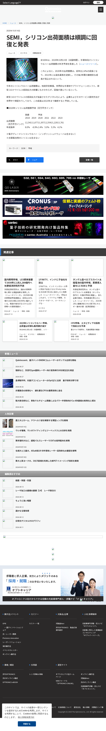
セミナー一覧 (34, 623)
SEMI (23, 148)
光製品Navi (60, 623)
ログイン (86, 2)
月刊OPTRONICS (9, 674)
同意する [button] (27, 724)
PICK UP (7, 311)
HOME (5, 23)
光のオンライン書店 (10, 678)
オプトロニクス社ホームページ (65, 675)
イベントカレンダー (10, 650)
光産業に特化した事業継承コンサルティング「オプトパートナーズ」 (92, 632)
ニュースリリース (88, 63)
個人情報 (86, 707)
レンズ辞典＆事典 (36, 674)
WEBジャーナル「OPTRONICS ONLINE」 (65, 682)
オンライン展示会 (9, 654)
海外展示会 (7, 646)
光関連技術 (37, 53)
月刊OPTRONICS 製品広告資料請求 (66, 628)
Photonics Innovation (11, 638)
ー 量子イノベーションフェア (13, 628)
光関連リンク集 (97, 707)
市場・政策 (25, 311)
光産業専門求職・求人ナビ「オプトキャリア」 (92, 624)
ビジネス (23, 53)
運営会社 (77, 707)
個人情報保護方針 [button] (26, 717)
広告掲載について (65, 707)
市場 (30, 148)
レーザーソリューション (12, 642)
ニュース (13, 23)
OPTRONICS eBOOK (10, 682)
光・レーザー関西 (9, 634)
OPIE (4, 623)
